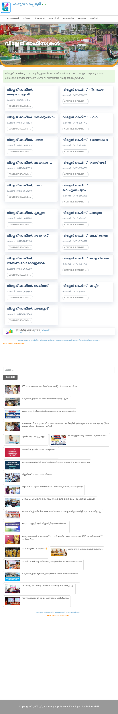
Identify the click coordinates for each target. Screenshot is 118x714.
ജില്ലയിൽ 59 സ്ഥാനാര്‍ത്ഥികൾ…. (38, 474)
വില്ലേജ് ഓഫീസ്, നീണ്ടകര (83, 90)
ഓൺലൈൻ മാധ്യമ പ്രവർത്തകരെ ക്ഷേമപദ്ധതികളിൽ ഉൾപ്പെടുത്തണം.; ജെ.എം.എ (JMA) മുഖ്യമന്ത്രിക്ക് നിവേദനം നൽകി (65, 425)
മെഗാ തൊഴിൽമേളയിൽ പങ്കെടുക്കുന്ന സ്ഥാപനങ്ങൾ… (49, 411)
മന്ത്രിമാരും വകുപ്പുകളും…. (34, 436)
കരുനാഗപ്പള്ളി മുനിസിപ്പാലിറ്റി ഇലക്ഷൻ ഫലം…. (45, 523)
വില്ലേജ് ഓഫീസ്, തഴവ (24, 185)
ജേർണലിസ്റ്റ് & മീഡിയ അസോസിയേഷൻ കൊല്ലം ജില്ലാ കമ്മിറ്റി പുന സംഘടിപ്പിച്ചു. (62, 511)
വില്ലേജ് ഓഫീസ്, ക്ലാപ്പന (26, 213)
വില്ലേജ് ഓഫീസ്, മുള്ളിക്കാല (85, 236)
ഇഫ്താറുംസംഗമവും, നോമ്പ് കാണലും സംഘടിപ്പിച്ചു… (48, 586)
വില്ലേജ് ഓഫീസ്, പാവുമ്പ (82, 213)
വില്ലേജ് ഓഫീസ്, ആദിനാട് (28, 286)
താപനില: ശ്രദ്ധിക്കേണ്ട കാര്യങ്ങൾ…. (39, 450)
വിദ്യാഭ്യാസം (39, 18)
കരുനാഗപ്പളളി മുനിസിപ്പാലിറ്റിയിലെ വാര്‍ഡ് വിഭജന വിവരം (50, 574)
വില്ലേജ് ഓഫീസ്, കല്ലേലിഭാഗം (86, 258)
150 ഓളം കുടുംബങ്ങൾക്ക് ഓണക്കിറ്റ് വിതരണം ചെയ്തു (49, 386)
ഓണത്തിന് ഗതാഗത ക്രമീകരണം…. (85, 549)
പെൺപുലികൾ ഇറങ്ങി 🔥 (35, 549)
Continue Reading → (20, 106)
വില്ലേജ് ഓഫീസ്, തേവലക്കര (85, 140)
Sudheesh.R (92, 706)
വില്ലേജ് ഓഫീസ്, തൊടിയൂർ (84, 163)
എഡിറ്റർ (94, 18)
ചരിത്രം (26, 18)
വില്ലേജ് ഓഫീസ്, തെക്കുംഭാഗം (31, 117)
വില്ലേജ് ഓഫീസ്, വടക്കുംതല (29, 163)
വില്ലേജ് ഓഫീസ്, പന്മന (25, 140)
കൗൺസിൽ (68, 18)
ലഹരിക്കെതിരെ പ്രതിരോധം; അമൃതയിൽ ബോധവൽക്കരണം (52, 562)
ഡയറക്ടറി (54, 18)
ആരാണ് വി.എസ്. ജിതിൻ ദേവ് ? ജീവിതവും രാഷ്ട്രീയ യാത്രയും (52, 487)
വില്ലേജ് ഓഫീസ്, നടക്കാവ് (27, 236)
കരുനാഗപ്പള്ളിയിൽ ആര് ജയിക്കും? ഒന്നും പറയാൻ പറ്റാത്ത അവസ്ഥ (56, 462)
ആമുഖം (82, 18)
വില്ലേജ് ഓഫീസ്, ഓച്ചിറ (81, 286)
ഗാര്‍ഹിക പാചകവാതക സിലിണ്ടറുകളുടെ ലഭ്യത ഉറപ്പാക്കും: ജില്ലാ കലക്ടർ (59, 499)
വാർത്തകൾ (13, 18)
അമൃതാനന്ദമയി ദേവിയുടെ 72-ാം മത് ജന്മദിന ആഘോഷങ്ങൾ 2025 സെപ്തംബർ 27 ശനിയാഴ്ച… (62, 538)
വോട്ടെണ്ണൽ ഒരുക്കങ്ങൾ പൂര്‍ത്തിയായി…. (88, 436)
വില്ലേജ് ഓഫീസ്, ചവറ (80, 117)
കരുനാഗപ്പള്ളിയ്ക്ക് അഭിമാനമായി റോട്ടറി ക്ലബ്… (46, 399)
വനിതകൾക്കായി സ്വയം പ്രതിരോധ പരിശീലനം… (45, 598)
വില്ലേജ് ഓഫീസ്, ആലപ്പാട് (27, 309)
